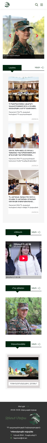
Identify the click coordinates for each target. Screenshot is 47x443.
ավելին (37, 67)
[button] (36, 35)
